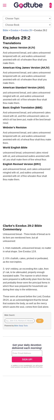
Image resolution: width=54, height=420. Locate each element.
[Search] (50, 5)
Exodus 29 (26, 30)
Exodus (14, 30)
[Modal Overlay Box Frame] (27, 356)
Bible (5, 30)
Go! (39, 321)
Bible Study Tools (21, 326)
